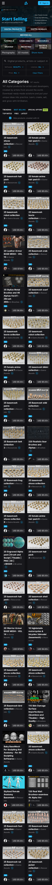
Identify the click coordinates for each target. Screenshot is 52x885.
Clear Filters (38, 73)
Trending (7, 110)
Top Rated (7, 113)
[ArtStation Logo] (26, 3)
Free (16, 113)
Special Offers (37, 110)
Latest (24, 113)
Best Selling (20, 110)
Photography (8, 52)
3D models (23, 52)
